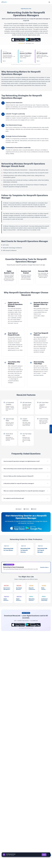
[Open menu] (49, 2)
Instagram (19, 509)
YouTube (27, 509)
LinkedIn (34, 509)
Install (44, 854)
